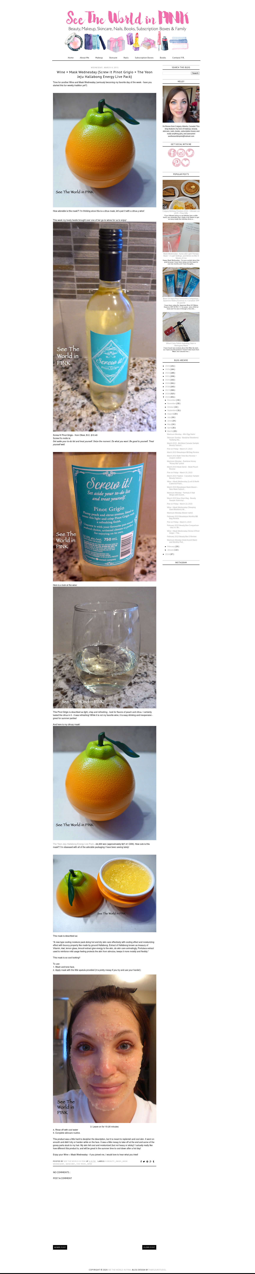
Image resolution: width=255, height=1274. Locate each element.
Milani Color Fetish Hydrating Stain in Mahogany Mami (181, 344)
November (171, 404)
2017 (167, 390)
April (169, 428)
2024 (167, 366)
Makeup (99, 57)
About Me (84, 57)
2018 (167, 387)
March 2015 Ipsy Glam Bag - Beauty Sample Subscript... (181, 499)
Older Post (149, 1247)
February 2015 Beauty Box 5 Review (181, 536)
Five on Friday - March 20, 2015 (179, 473)
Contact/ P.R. (178, 57)
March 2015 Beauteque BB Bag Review (183, 452)
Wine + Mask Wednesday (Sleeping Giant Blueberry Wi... (181, 508)
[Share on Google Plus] (151, 1161)
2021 (167, 376)
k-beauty (110, 1161)
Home (71, 57)
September (172, 410)
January (170, 550)
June (169, 421)
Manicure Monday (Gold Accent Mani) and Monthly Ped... (182, 541)
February (171, 547)
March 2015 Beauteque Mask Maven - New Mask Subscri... (182, 488)
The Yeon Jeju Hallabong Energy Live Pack (73, 843)
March (170, 431)
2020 (167, 380)
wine (89, 1164)
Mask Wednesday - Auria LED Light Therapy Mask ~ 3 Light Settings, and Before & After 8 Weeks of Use (181, 256)
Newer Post (60, 1247)
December (171, 400)
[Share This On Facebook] (141, 1161)
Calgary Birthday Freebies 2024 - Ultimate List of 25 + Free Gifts (181, 212)
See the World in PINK (119, 1270)
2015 (167, 397)
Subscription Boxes (144, 57)
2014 (167, 554)
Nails (126, 57)
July (169, 417)
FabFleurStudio (157, 1270)
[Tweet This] (144, 1161)
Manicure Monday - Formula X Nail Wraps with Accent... (181, 494)
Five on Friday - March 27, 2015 (179, 449)
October (170, 407)
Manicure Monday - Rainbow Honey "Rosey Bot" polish (181, 462)
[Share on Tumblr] (154, 1161)
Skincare (113, 57)
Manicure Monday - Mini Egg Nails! (181, 434)
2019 (167, 383)
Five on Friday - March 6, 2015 (179, 522)
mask (119, 1161)
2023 (167, 369)
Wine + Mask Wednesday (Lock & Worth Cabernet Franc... (183, 483)
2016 (167, 394)
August (170, 414)
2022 (167, 373)
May (169, 424)
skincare (70, 1164)
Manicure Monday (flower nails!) (180, 513)
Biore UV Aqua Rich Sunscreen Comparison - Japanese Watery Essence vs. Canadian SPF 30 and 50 (181, 301)
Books (163, 57)
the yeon (81, 1164)
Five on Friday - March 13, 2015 (179, 504)
